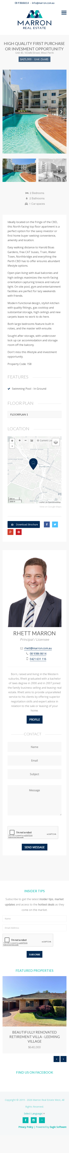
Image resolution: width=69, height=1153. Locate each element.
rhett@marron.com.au (38, 648)
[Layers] (55, 442)
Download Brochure (26, 524)
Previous (7, 111)
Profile (34, 719)
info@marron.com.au (43, 3)
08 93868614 (22, 3)
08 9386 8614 (38, 653)
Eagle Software (58, 1127)
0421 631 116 (38, 659)
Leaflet (41, 502)
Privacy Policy (25, 1127)
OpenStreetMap (54, 502)
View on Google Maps (50, 507)
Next (61, 111)
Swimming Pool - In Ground (29, 388)
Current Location (49, 440)
